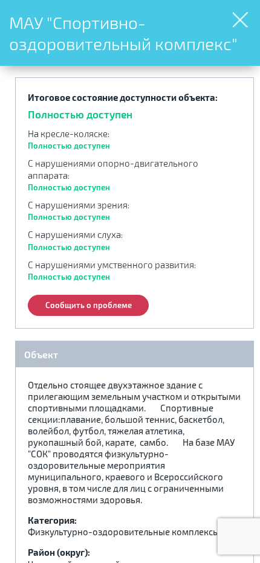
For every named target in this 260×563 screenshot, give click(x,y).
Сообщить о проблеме (88, 305)
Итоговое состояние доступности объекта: (123, 97)
